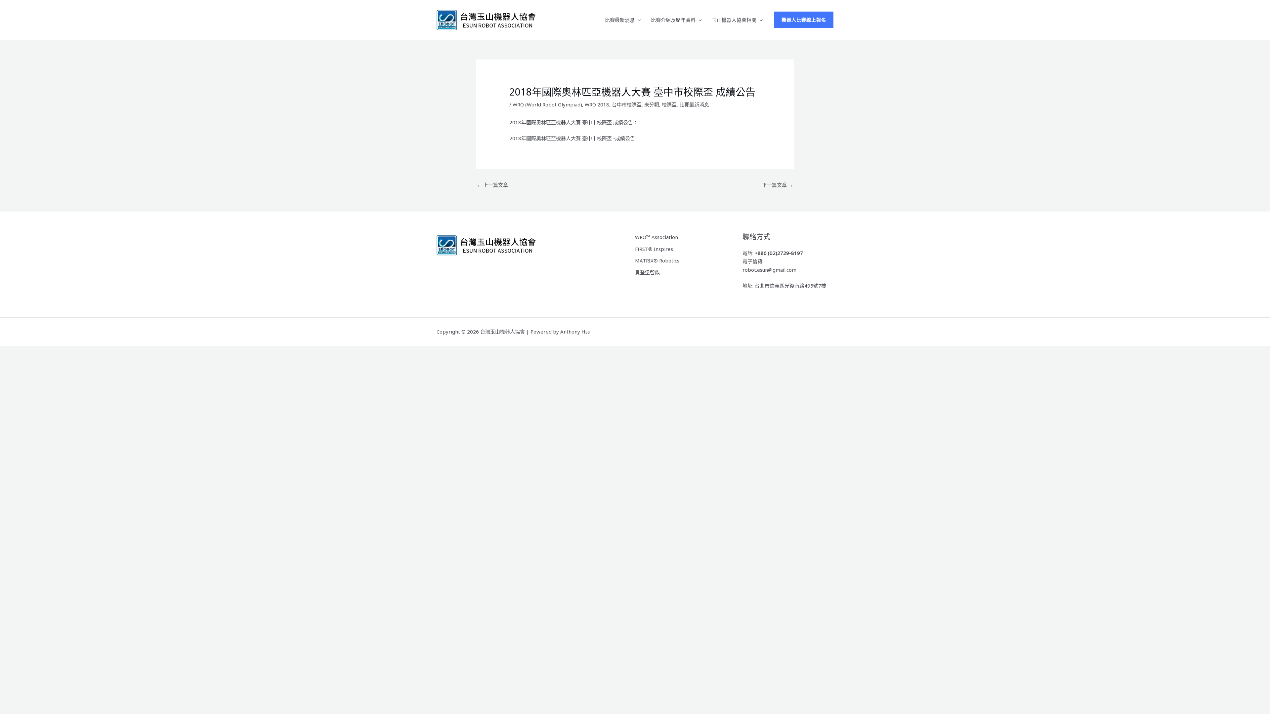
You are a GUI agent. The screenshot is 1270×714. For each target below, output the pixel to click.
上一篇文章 (492, 184)
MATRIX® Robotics (657, 260)
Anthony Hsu (575, 331)
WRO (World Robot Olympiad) (547, 104)
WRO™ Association (656, 237)
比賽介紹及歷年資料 (673, 20)
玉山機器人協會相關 (734, 20)
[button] (638, 20)
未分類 (651, 104)
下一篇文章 (777, 184)
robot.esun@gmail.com (769, 269)
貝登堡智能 (647, 272)
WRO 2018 (597, 104)
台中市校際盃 (627, 104)
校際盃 (669, 104)
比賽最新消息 (620, 20)
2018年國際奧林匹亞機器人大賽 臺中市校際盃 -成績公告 (572, 138)
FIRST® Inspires (654, 249)
